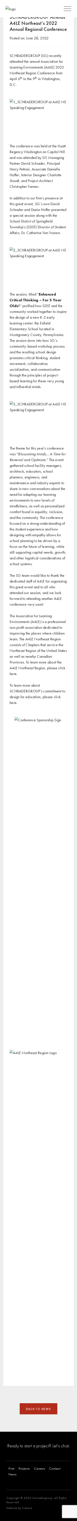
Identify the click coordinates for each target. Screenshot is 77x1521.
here (13, 673)
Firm (12, 1468)
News (12, 1474)
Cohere (27, 1508)
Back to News (38, 1409)
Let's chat (60, 1446)
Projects (24, 1468)
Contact (55, 1468)
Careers (39, 1468)
